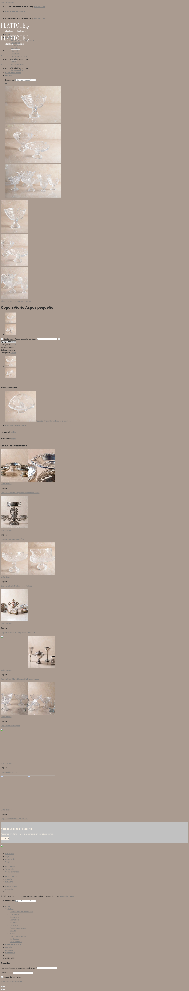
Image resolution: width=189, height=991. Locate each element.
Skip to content (7, 2)
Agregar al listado (8, 342)
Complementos (12, 872)
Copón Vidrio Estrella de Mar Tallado (16, 586)
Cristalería (15, 42)
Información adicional (15, 425)
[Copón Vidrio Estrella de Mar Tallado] (10, 323)
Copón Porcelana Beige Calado (14, 819)
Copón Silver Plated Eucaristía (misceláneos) (20, 679)
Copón (28, 301)
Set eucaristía (17, 70)
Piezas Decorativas (19, 56)
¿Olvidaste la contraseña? (12, 981)
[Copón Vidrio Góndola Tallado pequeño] (10, 334)
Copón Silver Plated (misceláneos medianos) (20, 493)
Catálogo (9, 37)
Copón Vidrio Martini (9, 772)
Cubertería (15, 45)
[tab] (96, 425)
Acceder (18, 977)
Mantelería (15, 48)
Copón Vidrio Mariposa (10, 725)
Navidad (14, 51)
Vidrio (13, 432)
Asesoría (9, 889)
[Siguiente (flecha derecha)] (4, 989)
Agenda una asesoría (15, 11)
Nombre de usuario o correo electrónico (19, 968)
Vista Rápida (6, 484)
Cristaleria (9, 853)
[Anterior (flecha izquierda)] (2, 989)
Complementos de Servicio (22, 40)
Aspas (13, 438)
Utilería (14, 59)
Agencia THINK (67, 896)
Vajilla (13, 62)
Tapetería (15, 53)
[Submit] (6, 83)
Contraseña (6, 972)
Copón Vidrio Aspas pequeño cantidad (20, 339)
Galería (8, 75)
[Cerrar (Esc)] (2, 986)
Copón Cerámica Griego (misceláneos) (18, 632)
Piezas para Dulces (19, 64)
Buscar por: (10, 80)
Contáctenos (11, 886)
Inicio (7, 34)
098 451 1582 (39, 6)
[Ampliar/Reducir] (4, 986)
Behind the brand (13, 73)
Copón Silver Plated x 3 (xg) (12, 539)
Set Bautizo (15, 67)
